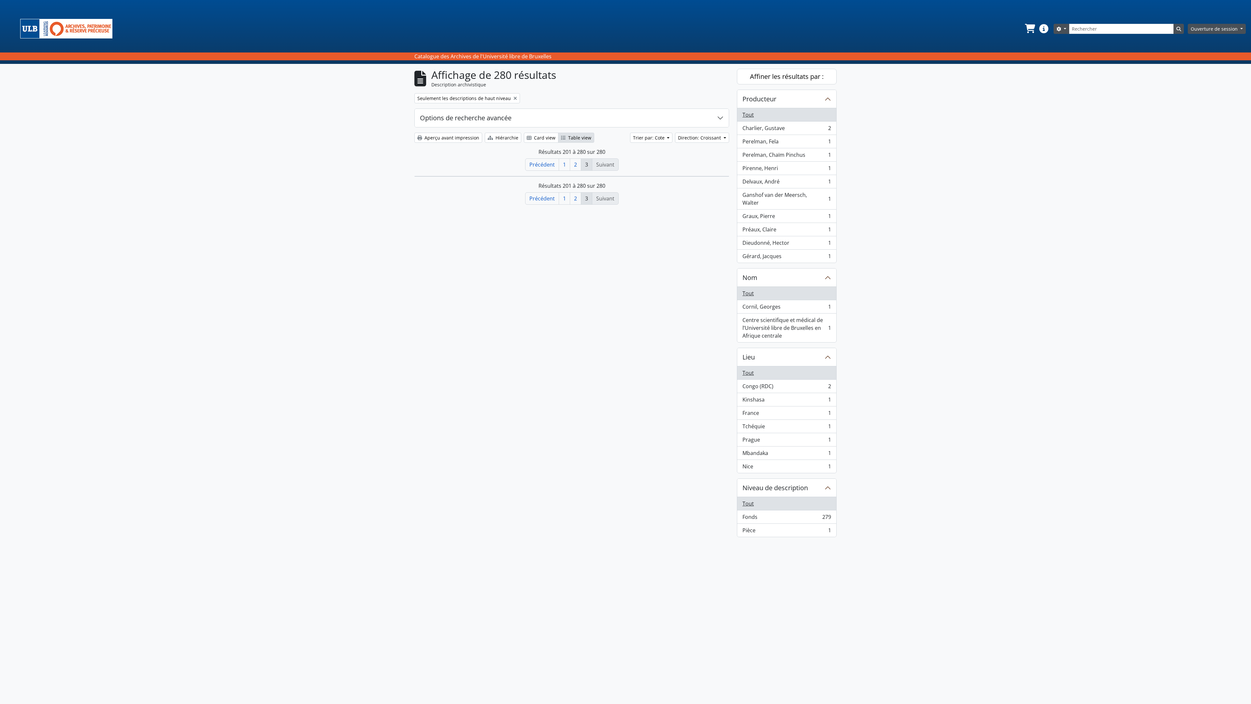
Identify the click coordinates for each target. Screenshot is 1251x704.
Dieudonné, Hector (786, 244)
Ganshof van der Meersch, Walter (786, 198)
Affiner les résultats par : (787, 76)
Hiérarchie (506, 138)
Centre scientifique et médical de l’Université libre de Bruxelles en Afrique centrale (786, 327)
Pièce (786, 532)
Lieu (748, 357)
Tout (748, 114)
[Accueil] (69, 28)
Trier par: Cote (649, 138)
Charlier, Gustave (786, 130)
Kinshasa (786, 401)
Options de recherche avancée (465, 117)
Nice (786, 468)
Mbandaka (786, 454)
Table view (579, 138)
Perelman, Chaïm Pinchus (786, 156)
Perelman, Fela (786, 143)
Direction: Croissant (700, 138)
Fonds (786, 518)
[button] (1029, 29)
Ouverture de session (1215, 29)
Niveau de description (775, 487)
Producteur (759, 99)
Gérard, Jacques (786, 258)
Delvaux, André (786, 183)
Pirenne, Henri (786, 170)
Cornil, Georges (786, 308)
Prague (786, 441)
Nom (749, 277)
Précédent (542, 164)
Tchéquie (786, 428)
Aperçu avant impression (451, 138)
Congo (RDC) (786, 388)
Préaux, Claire (786, 231)
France (786, 414)
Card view (544, 138)
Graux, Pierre (786, 218)
